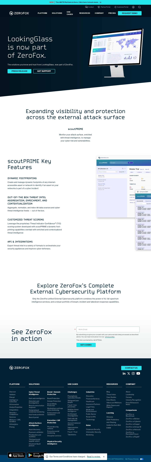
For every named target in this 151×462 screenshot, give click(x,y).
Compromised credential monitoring (36, 411)
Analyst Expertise (15, 407)
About (128, 392)
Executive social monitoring (53, 432)
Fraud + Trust (72, 432)
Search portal (34, 417)
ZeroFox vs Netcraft (133, 429)
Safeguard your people (73, 401)
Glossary (110, 417)
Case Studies (111, 397)
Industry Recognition (133, 400)
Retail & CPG (91, 417)
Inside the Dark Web (114, 425)
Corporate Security (93, 429)
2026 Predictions (113, 420)
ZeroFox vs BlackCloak (130, 415)
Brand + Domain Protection (53, 393)
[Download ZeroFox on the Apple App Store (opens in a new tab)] (16, 455)
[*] (108, 326)
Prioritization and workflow (35, 436)
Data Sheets (111, 400)
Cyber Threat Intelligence (34, 393)
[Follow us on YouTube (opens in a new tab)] (138, 373)
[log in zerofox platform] (133, 7)
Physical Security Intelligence (54, 443)
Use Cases (70, 13)
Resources (84, 13)
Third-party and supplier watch (34, 440)
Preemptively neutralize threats (74, 397)
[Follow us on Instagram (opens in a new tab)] (133, 373)
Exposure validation (36, 432)
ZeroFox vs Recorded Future (132, 433)
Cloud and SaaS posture (35, 445)
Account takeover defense (74, 424)
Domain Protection (54, 401)
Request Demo (130, 13)
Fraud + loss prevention (72, 406)
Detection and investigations (34, 402)
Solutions (57, 13)
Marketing (89, 435)
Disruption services (54, 436)
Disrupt (12, 397)
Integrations (13, 410)
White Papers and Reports (113, 406)
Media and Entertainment (91, 410)
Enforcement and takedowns (53, 413)
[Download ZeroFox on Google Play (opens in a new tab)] (37, 455)
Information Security (93, 432)
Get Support (44, 71)
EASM (109, 428)
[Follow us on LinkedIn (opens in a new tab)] (124, 373)
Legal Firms (90, 407)
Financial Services (92, 399)
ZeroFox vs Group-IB (133, 427)
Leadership (130, 394)
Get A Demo (86, 345)
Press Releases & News (132, 403)
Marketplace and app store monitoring (55, 409)
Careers (129, 397)
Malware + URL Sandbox (15, 420)
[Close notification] (103, 456)
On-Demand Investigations (73, 415)
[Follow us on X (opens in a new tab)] (128, 373)
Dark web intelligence (37, 398)
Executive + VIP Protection (53, 421)
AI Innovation (14, 404)
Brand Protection (53, 398)
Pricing (112, 13)
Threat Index (111, 394)
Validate (12, 394)
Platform (42, 13)
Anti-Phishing (111, 422)
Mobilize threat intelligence (73, 410)
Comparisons (131, 410)
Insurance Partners (93, 404)
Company (99, 13)
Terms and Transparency (115, 459)
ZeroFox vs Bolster (133, 419)
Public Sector (91, 414)
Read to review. (94, 457)
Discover (12, 392)
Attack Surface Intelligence (35, 424)
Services (12, 417)
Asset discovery (34, 429)
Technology (90, 419)
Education (90, 396)
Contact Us (131, 368)
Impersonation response (73, 428)
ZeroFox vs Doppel (133, 424)
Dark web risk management (72, 419)
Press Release (19, 71)
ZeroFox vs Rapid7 (133, 437)
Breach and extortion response (36, 406)
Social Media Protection (52, 405)
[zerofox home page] (19, 13)
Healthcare (90, 401)
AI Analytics (13, 424)
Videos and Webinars (114, 403)
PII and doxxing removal (53, 427)
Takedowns (72, 435)
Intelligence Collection (13, 401)
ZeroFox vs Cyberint (133, 421)
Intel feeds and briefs (36, 414)
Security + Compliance (13, 413)
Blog (108, 392)
